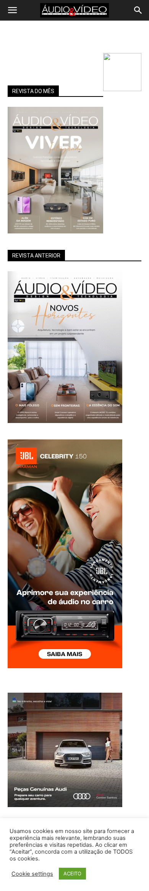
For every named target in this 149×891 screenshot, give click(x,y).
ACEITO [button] (72, 873)
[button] (12, 10)
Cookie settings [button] (32, 873)
